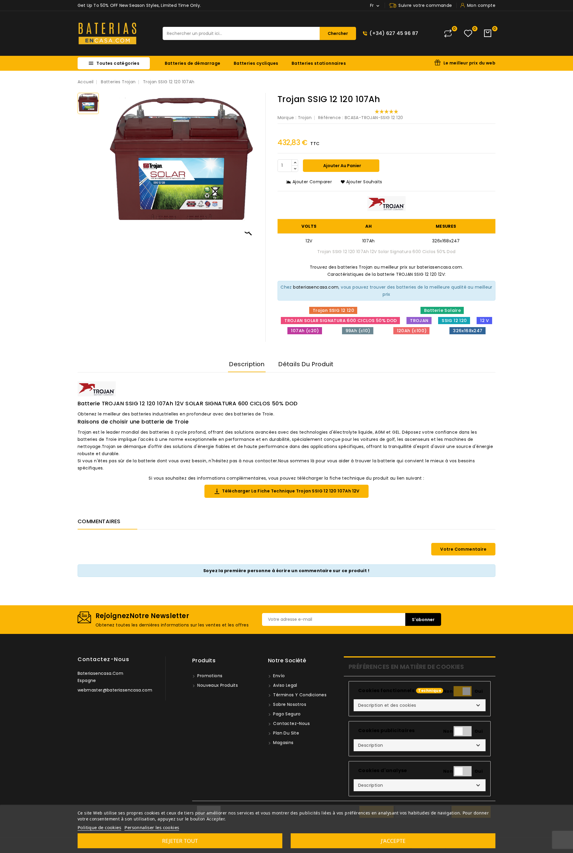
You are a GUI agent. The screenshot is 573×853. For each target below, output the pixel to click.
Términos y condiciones (299, 695)
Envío (278, 676)
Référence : (330, 118)
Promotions (209, 676)
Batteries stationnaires (319, 63)
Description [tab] (246, 364)
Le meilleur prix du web (469, 63)
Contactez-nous (103, 659)
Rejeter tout (180, 840)
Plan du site (285, 733)
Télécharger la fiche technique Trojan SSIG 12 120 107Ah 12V (286, 491)
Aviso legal (284, 685)
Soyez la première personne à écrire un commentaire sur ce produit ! (286, 571)
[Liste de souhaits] (468, 34)
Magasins (283, 743)
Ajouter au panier (341, 166)
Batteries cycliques (256, 63)
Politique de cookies (99, 827)
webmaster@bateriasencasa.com (115, 690)
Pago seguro (286, 714)
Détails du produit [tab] (305, 364)
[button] (420, 705)
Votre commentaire (463, 549)
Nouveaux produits (217, 685)
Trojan (305, 118)
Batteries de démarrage (193, 63)
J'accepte (393, 840)
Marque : (287, 118)
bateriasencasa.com (315, 287)
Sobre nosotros (289, 704)
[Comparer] (448, 33)
